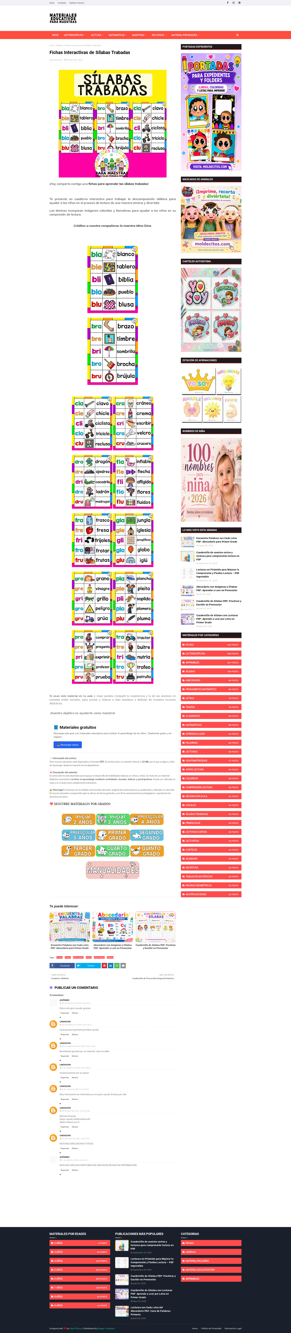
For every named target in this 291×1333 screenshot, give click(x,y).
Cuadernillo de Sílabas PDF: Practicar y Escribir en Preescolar (218, 603)
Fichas (89, 957)
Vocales (208, 805)
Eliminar (75, 1013)
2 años (77, 1243)
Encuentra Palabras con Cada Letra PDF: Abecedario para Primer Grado (216, 540)
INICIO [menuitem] (55, 35)
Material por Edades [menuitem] (184, 35)
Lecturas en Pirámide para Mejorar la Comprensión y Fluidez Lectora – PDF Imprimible (217, 573)
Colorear (208, 778)
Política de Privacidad (211, 1328)
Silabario (208, 858)
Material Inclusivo (197, 1260)
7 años (77, 1287)
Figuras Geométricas (208, 885)
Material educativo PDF (200, 1269)
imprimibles (99, 957)
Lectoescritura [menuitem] (73, 35)
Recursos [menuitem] (158, 35)
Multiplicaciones (208, 894)
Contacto (62, 3)
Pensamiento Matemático (208, 689)
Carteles (208, 849)
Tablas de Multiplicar (208, 876)
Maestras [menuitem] (138, 35)
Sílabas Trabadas (208, 814)
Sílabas (59, 45)
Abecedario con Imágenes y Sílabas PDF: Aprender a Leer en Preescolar (216, 588)
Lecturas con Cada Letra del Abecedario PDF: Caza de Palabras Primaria (150, 1311)
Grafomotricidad (208, 760)
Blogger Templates (106, 1328)
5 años (59, 957)
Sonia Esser (57, 60)
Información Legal (233, 1328)
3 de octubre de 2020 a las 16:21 (76, 1068)
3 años (77, 1252)
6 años (68, 957)
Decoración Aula (208, 796)
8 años (77, 1296)
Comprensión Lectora (208, 787)
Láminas (191, 1252)
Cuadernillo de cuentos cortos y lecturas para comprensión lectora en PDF (217, 556)
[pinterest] (239, 3)
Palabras (208, 742)
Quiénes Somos (77, 3)
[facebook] (227, 3)
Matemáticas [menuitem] (117, 35)
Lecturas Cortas (208, 832)
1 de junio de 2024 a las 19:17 (75, 1160)
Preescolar (208, 823)
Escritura (208, 867)
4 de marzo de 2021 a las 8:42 (75, 1089)
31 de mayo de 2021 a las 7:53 (75, 1138)
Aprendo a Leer (208, 733)
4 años (77, 1260)
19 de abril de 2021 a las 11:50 (76, 1111)
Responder (65, 1013)
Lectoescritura (208, 653)
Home (195, 1328)
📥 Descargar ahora (67, 744)
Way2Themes (75, 1328)
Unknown (65, 1021)
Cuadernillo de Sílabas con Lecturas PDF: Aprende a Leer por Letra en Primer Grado (217, 619)
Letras (208, 698)
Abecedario (78, 957)
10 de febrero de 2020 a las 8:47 (76, 1003)
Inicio (52, 3)
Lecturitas (208, 840)
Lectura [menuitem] (96, 35)
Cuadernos (208, 716)
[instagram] (233, 3)
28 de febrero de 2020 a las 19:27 (77, 1024)
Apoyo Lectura (208, 769)
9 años (77, 1305)
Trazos (208, 707)
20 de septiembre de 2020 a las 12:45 (78, 1046)
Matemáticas (208, 725)
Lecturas (208, 751)
